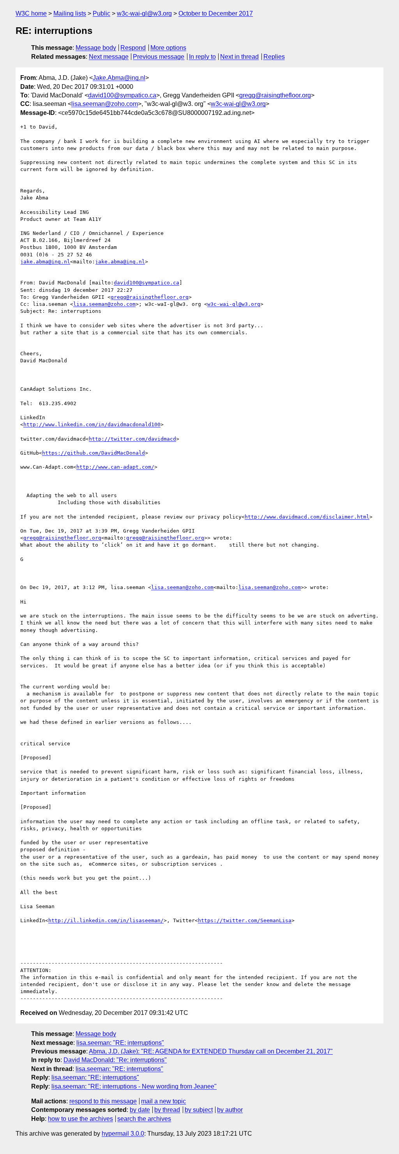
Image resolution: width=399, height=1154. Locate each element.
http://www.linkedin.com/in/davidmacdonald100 (92, 424)
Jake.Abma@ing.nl (119, 77)
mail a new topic (163, 1101)
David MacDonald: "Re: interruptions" (115, 1060)
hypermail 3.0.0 (123, 1133)
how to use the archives (80, 1118)
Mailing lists (69, 13)
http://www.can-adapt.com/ (115, 467)
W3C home (31, 13)
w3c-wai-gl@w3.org (144, 13)
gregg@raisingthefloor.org (275, 95)
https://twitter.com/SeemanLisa (244, 920)
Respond (133, 47)
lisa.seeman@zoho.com (104, 104)
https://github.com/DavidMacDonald (93, 453)
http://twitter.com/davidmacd (132, 439)
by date (140, 1109)
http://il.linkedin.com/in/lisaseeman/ (106, 920)
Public (101, 13)
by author (230, 1109)
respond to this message (103, 1101)
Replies (274, 56)
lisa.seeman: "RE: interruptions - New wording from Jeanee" (134, 1086)
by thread (167, 1109)
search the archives (144, 1118)
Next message (109, 56)
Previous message (158, 56)
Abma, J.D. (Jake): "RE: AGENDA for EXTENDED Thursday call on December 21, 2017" (211, 1051)
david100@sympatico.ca (122, 95)
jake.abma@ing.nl (45, 262)
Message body (96, 47)
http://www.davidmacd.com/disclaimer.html (307, 517)
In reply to (202, 56)
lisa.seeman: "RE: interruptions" (120, 1042)
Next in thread (239, 56)
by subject (199, 1109)
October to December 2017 (215, 13)
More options (168, 47)
